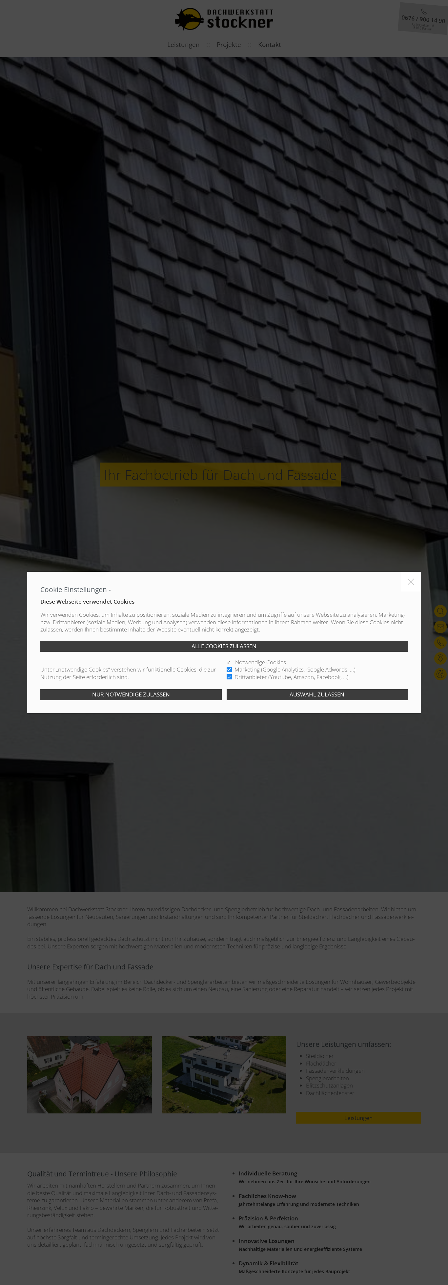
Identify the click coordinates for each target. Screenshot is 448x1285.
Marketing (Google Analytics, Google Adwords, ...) (295, 669)
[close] (411, 581)
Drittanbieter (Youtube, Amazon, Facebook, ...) (291, 677)
